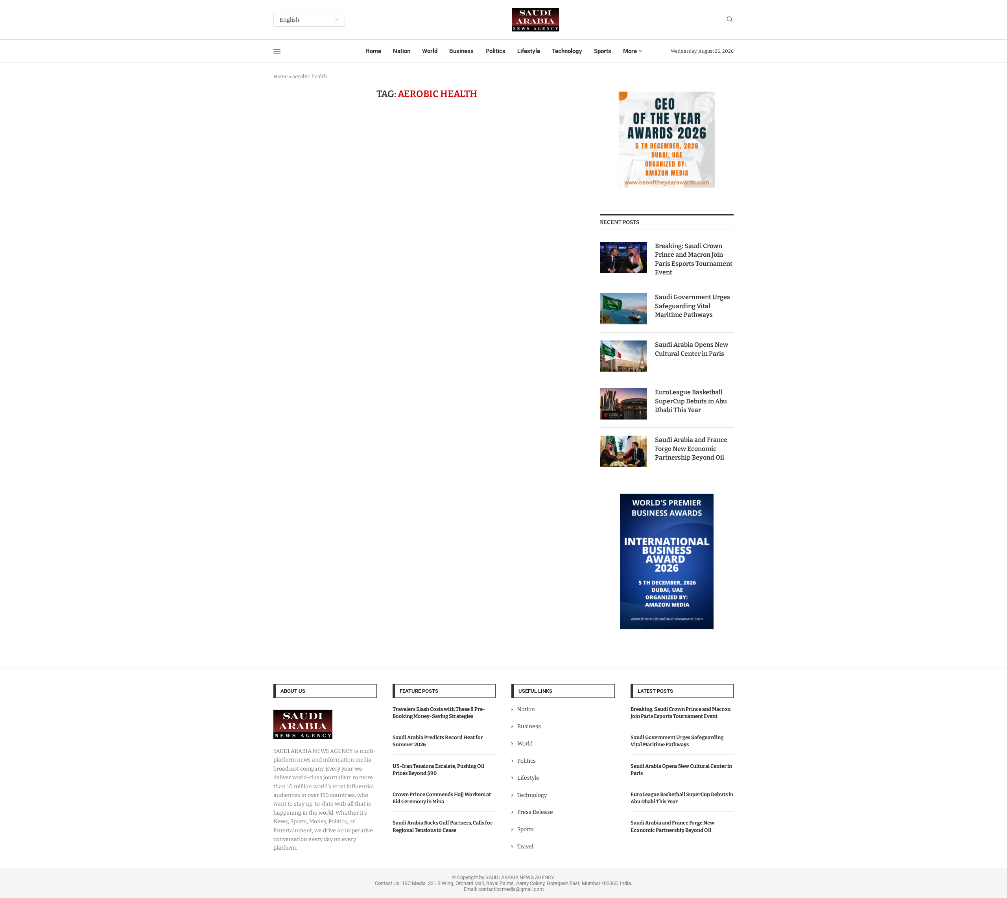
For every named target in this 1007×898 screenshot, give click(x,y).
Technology (567, 51)
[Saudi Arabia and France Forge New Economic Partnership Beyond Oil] (623, 451)
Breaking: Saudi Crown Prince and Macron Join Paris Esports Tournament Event (693, 259)
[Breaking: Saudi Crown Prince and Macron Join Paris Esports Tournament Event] (623, 257)
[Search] (730, 20)
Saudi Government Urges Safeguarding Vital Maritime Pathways (692, 305)
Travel (525, 846)
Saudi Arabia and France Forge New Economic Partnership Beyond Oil (691, 448)
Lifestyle (528, 51)
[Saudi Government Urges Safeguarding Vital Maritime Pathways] (623, 308)
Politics (495, 51)
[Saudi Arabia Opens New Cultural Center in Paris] (623, 356)
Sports (602, 51)
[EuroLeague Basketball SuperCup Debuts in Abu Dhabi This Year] (623, 404)
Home (373, 51)
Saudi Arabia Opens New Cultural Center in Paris (691, 349)
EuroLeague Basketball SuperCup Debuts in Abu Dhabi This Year (691, 401)
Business (461, 51)
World (429, 51)
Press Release (535, 812)
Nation (401, 51)
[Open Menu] (276, 51)
